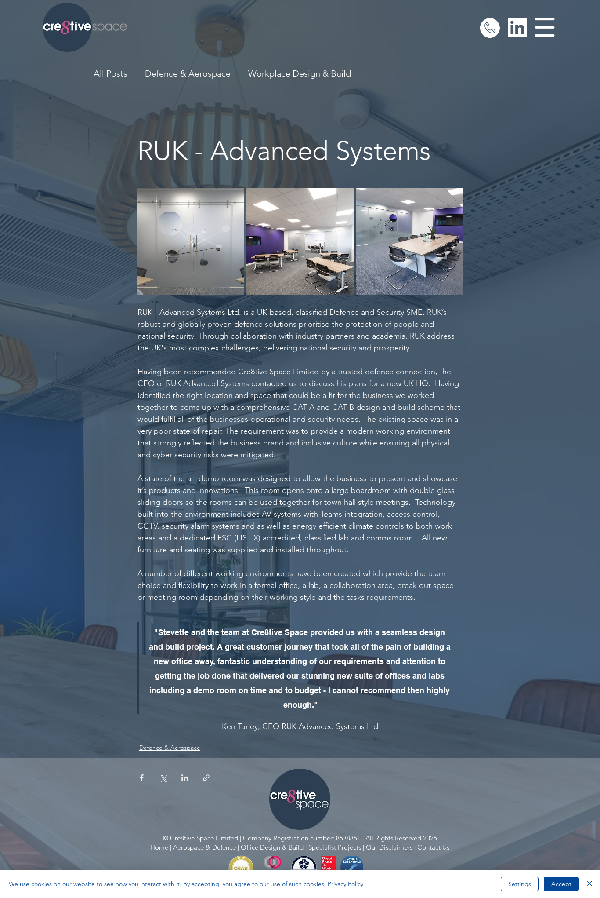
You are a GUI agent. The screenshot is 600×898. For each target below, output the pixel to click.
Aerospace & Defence (204, 847)
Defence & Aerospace (188, 73)
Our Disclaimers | (391, 847)
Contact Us (433, 847)
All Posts (110, 73)
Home (159, 847)
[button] (545, 27)
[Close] (589, 884)
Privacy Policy (345, 884)
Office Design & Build (272, 847)
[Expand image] (190, 241)
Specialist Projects (334, 847)
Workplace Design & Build (299, 73)
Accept (561, 884)
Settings (519, 884)
